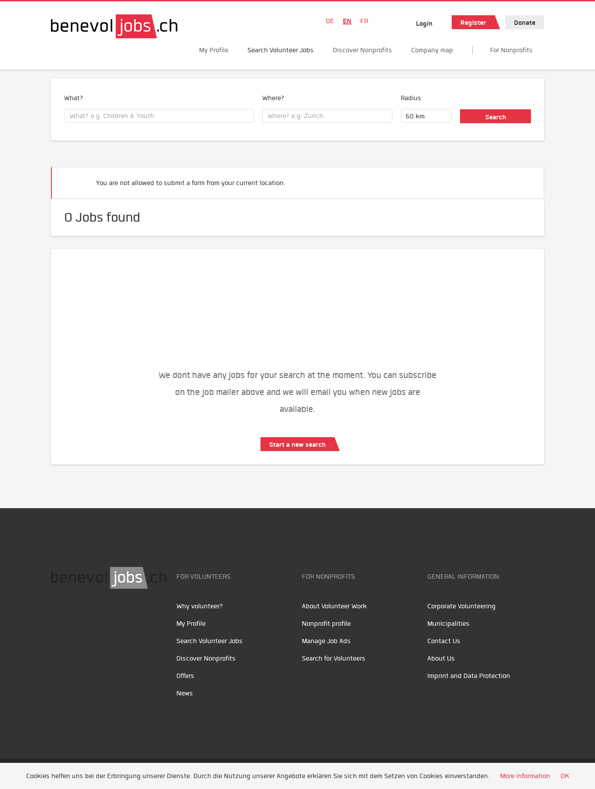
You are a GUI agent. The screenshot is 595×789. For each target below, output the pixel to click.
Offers (185, 676)
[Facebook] (60, 616)
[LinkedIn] (99, 616)
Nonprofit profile (326, 623)
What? (73, 98)
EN (347, 21)
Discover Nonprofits (362, 50)
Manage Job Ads (326, 641)
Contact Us (443, 641)
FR (364, 21)
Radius (411, 98)
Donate (524, 22)
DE (330, 21)
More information (525, 776)
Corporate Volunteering (461, 606)
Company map (432, 50)
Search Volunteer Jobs (280, 50)
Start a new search (297, 444)
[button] (524, 179)
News (184, 693)
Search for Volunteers (333, 658)
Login (424, 23)
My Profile (213, 50)
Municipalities (448, 623)
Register (473, 22)
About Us (441, 658)
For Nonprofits (511, 50)
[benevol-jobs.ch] (114, 26)
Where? (273, 98)
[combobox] (159, 116)
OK (565, 776)
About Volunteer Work (334, 606)
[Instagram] (116, 616)
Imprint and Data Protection (468, 676)
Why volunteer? (199, 606)
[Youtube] (79, 616)
